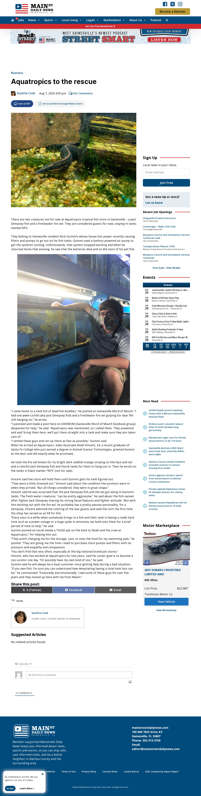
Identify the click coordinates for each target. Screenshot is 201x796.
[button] (147, 563)
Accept (10, 788)
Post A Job (158, 267)
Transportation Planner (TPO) (159, 246)
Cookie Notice (131, 771)
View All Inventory (166, 610)
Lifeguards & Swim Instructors (159, 218)
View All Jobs (173, 267)
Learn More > (27, 788)
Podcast (155, 20)
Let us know (154, 203)
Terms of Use (68, 771)
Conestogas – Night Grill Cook (159, 226)
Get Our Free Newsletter (99, 26)
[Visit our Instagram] (180, 4)
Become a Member (173, 11)
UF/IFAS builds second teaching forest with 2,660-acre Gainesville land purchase (167, 413)
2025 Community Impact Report (162, 771)
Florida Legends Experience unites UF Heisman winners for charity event (167, 492)
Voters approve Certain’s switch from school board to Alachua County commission (166, 478)
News (32, 20)
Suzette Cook (26, 93)
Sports (48, 20)
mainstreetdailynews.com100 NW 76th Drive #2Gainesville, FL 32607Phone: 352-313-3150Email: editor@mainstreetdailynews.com (156, 738)
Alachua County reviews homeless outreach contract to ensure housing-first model (167, 465)
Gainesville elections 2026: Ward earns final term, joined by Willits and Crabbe (166, 451)
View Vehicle (166, 601)
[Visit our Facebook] (165, 4)
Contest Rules (109, 771)
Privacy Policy (89, 771)
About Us (135, 20)
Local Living (70, 20)
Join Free (166, 183)
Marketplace (112, 20)
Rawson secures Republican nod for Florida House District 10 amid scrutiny (168, 505)
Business (17, 73)
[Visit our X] (172, 4)
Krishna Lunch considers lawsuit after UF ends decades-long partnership (166, 427)
